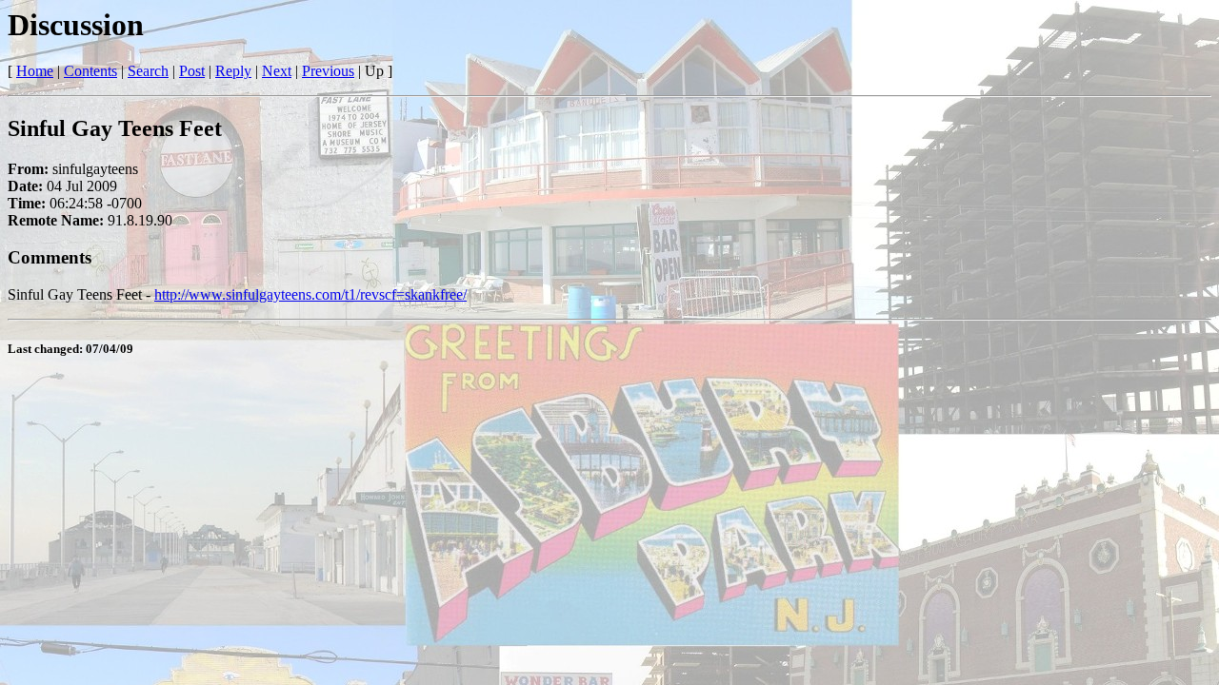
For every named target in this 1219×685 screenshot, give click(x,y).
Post (192, 71)
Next (276, 71)
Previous (328, 71)
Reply (233, 71)
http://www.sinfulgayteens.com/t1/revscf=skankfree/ (310, 294)
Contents (90, 71)
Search (148, 71)
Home (34, 71)
